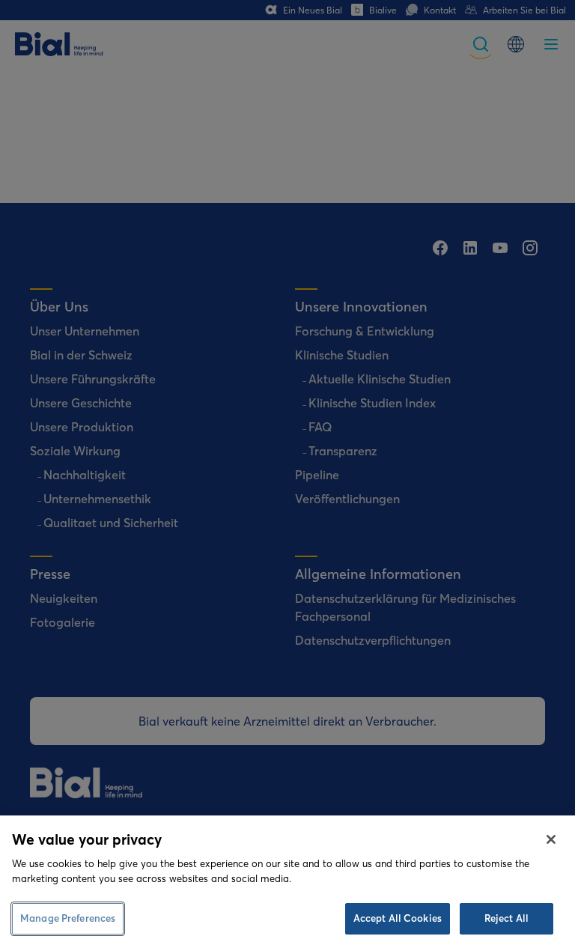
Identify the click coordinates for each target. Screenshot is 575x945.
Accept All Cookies (397, 918)
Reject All (506, 918)
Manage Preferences (67, 918)
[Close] (551, 839)
